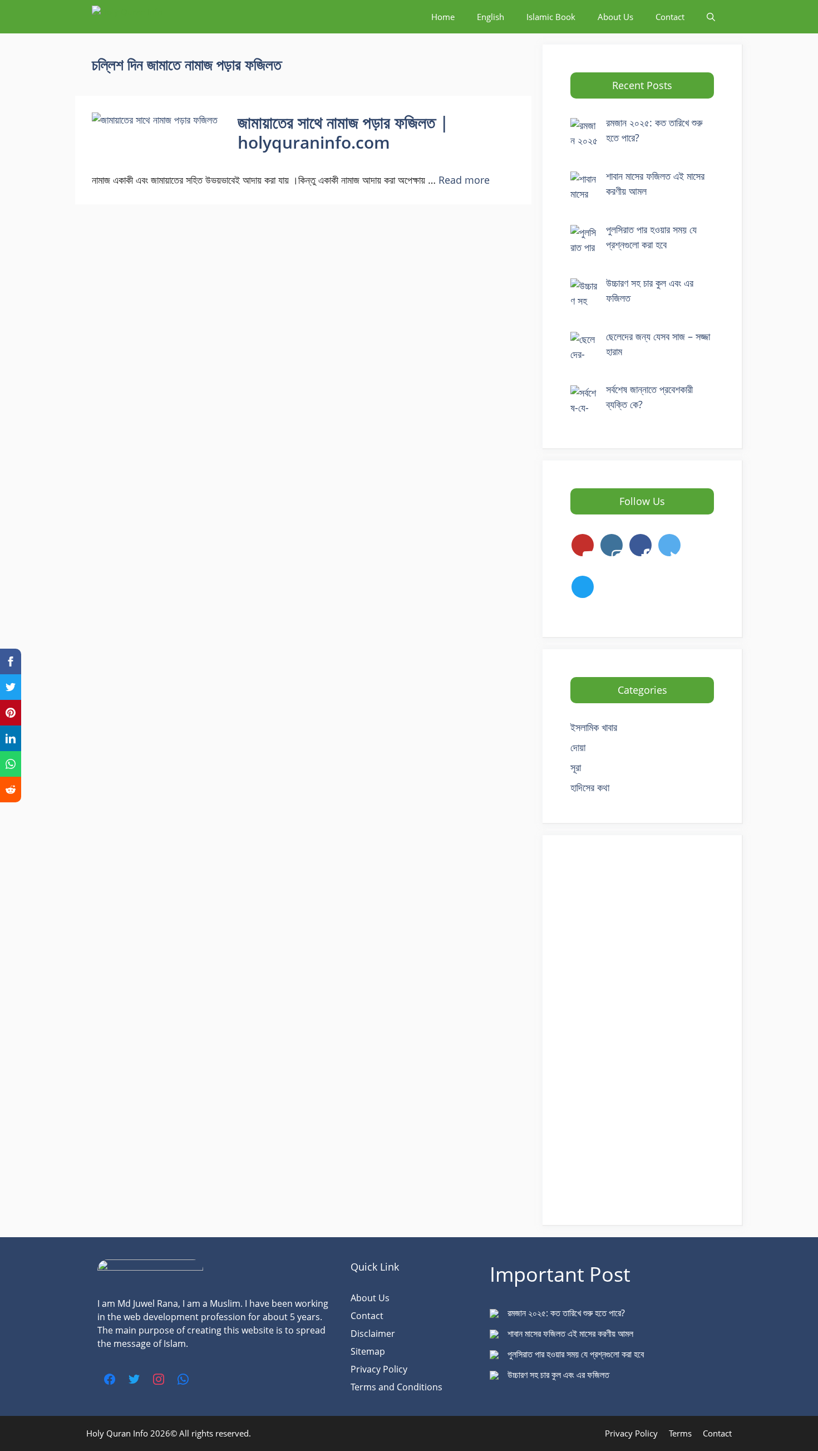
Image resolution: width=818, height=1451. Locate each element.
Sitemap (368, 1351)
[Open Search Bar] (711, 16)
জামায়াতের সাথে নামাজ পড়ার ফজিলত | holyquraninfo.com (343, 132)
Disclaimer (373, 1333)
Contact (367, 1316)
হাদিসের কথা (589, 787)
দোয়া (577, 747)
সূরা (575, 767)
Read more (464, 180)
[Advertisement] (642, 1030)
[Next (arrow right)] (798, 725)
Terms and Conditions (396, 1387)
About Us (370, 1298)
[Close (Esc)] (806, 12)
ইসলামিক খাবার (593, 727)
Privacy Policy (379, 1369)
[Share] (781, 12)
